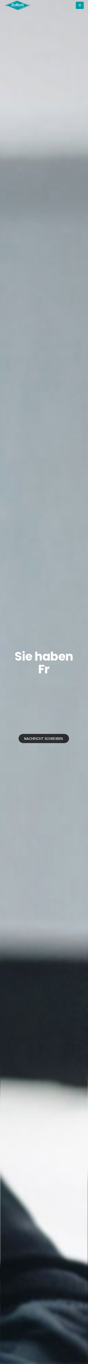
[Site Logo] (17, 5)
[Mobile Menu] (80, 5)
